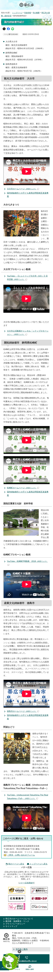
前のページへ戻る (16, 864)
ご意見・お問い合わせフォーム (21, 855)
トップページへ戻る (38, 864)
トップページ (17, 13)
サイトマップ (11, 926)
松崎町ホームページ (22, 488)
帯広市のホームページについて (19, 919)
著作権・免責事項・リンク (17, 921)
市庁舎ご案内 (22, 949)
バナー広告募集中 (26, 883)
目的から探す (30, 969)
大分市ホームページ (22, 189)
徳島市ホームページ (22, 711)
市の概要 (36, 13)
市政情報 (27, 13)
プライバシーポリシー (15, 924)
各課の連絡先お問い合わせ (26, 961)
